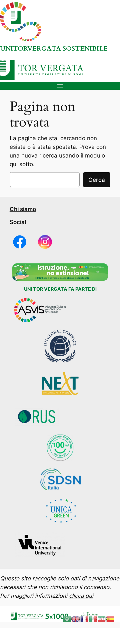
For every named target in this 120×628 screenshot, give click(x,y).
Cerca (96, 179)
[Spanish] (110, 618)
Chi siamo (23, 209)
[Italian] (93, 618)
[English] (76, 618)
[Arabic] (67, 618)
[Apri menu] (60, 86)
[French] (84, 618)
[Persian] (102, 618)
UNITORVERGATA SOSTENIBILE (54, 48)
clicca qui (81, 595)
